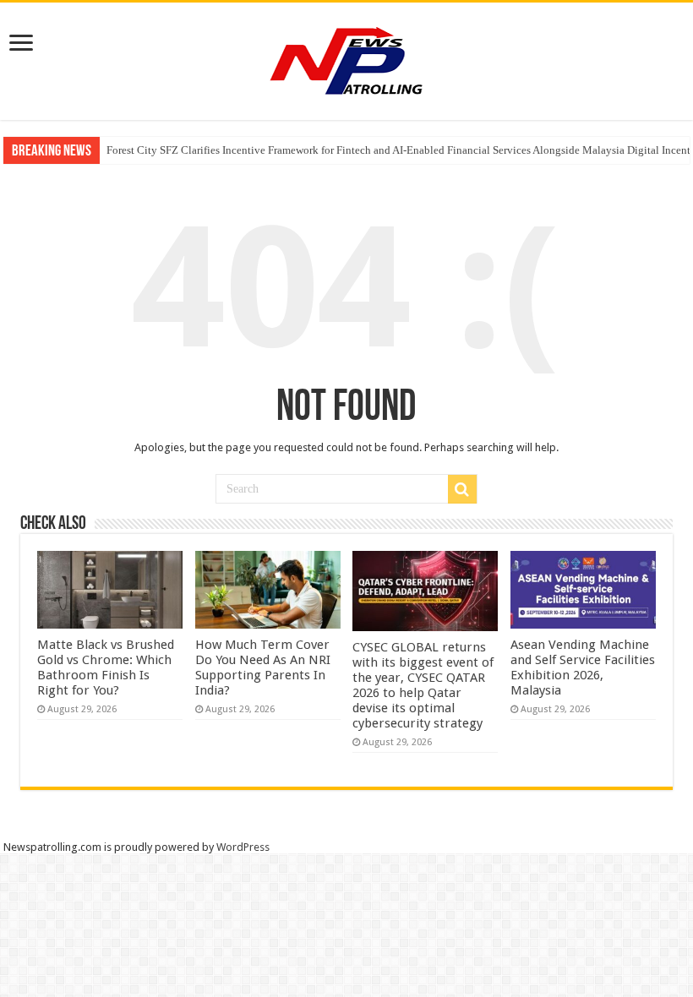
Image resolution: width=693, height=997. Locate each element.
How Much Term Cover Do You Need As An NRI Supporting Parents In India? (262, 667)
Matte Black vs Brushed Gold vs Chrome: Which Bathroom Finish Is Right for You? (105, 667)
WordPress (243, 847)
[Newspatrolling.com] (346, 58)
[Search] (462, 489)
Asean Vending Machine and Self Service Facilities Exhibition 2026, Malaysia (582, 667)
